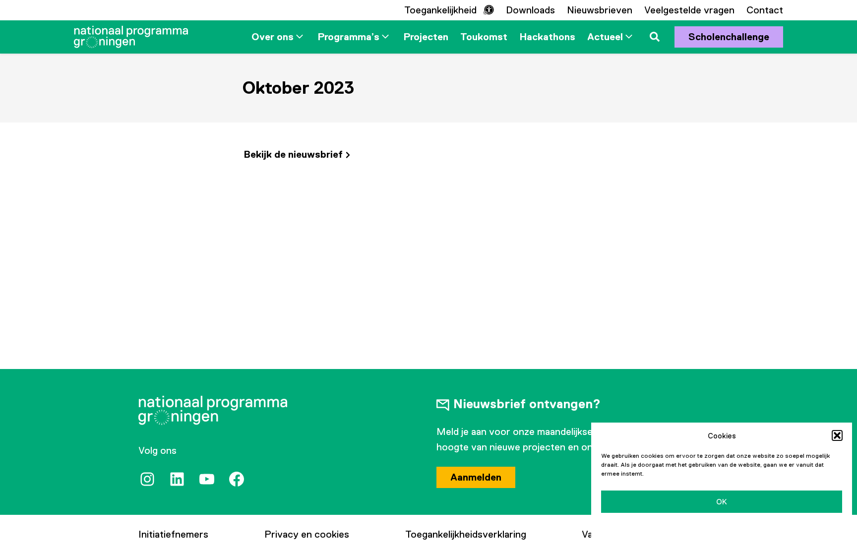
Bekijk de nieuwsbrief (293, 154)
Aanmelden (475, 477)
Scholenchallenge (728, 36)
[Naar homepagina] (131, 37)
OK (721, 501)
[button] (837, 435)
